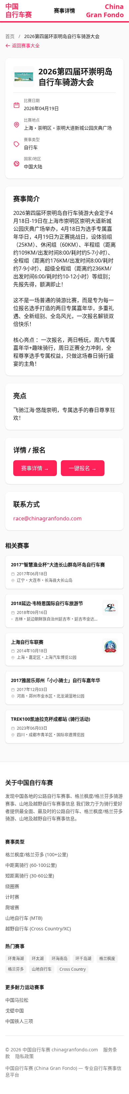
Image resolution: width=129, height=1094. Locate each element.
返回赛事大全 (26, 45)
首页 (10, 36)
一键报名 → (83, 468)
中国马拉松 (16, 1000)
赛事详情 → (35, 468)
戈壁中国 (14, 1010)
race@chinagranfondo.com (47, 518)
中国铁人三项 (19, 1021)
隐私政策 (24, 1056)
